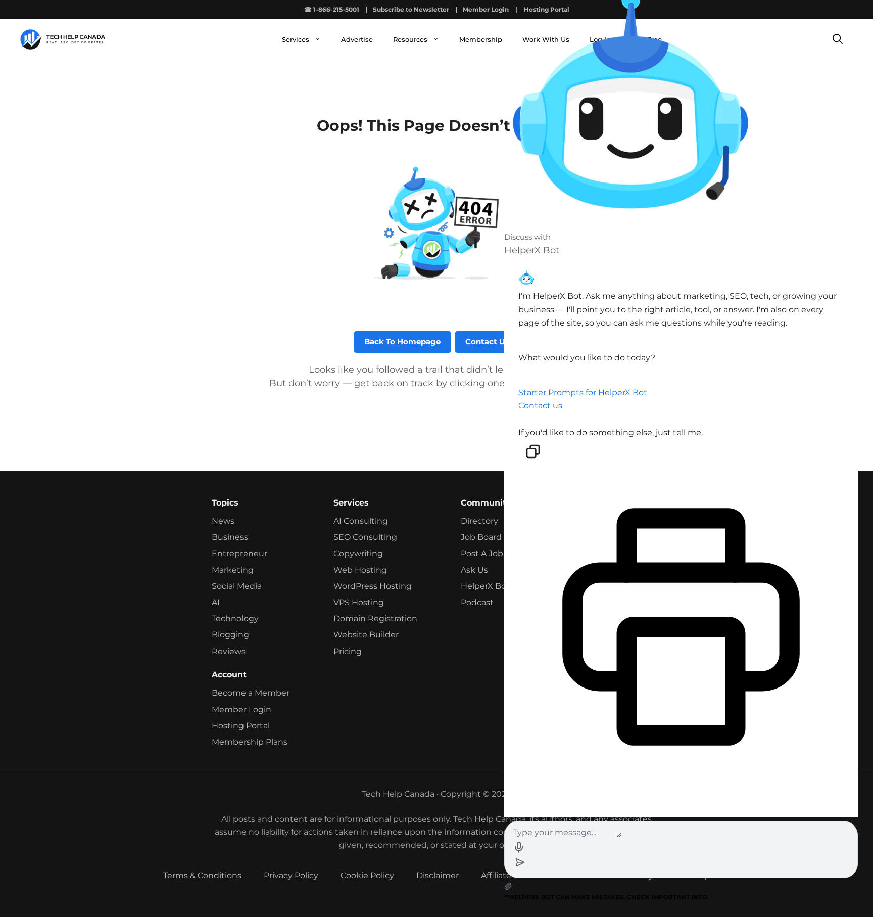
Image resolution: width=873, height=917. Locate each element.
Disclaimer (437, 875)
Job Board (481, 537)
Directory (479, 521)
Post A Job (482, 553)
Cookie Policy (367, 875)
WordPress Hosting (372, 586)
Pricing (347, 651)
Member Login (486, 9)
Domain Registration (375, 618)
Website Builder (366, 634)
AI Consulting (360, 521)
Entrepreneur (239, 553)
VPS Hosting (358, 602)
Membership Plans (249, 742)
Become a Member (250, 693)
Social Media (237, 586)
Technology (235, 618)
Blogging (230, 634)
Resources (410, 39)
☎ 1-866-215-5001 (331, 9)
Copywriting (358, 553)
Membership (480, 39)
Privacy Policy (291, 875)
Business (230, 537)
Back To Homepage (402, 341)
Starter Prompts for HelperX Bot (582, 392)
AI (216, 602)
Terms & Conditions (202, 875)
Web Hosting (360, 570)
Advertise (357, 39)
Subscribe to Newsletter (411, 9)
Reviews (229, 651)
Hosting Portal (241, 725)
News (223, 521)
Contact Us (487, 341)
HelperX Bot (485, 586)
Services (295, 39)
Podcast (477, 602)
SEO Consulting (365, 537)
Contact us (540, 405)
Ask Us (474, 570)
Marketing (233, 570)
